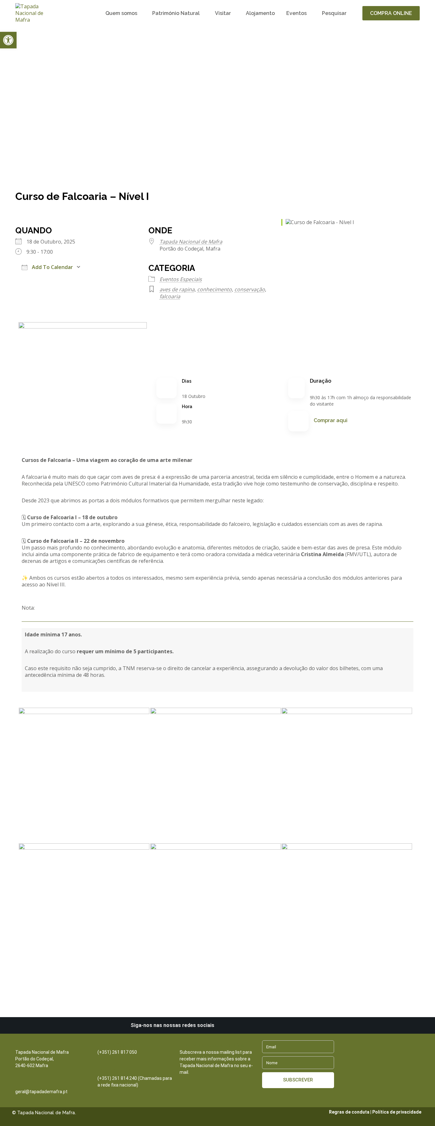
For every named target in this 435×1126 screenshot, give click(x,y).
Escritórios (111, 1045)
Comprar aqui (330, 420)
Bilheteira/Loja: (115, 1071)
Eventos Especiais (181, 279)
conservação (249, 289)
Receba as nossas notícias (212, 1045)
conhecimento (214, 289)
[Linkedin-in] (226, 1025)
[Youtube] (258, 1025)
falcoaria (170, 296)
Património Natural (176, 13)
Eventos (296, 13)
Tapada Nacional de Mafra (191, 241)
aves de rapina (177, 289)
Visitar (223, 13)
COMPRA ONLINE (391, 13)
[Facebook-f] (247, 1025)
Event (44, 125)
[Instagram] (237, 1025)
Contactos (28, 1045)
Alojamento (260, 13)
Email (21, 1085)
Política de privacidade (396, 1112)
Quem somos (121, 13)
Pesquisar (334, 13)
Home (22, 125)
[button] (8, 40)
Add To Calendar (52, 267)
